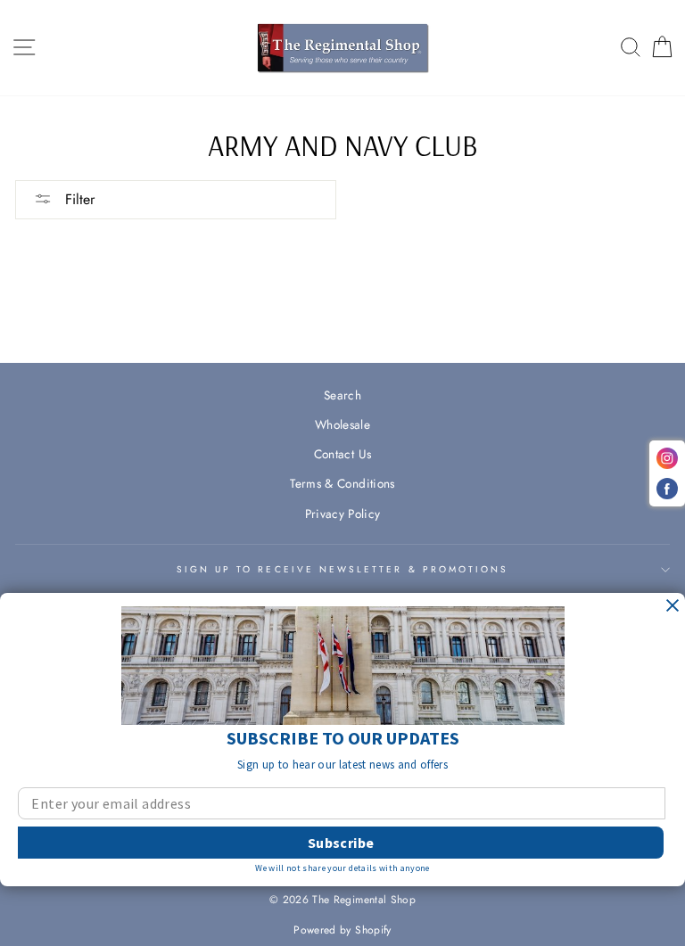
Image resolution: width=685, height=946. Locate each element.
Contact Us (342, 454)
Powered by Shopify (342, 930)
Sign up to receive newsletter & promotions (343, 569)
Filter (78, 199)
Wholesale (342, 424)
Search (342, 395)
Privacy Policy (343, 513)
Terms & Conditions (342, 483)
